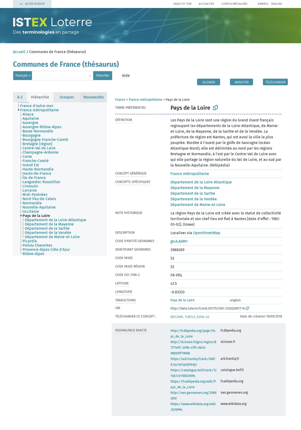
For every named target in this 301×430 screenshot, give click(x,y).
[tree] (60, 179)
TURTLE (190, 317)
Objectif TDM (182, 3)
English (276, 3)
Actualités (206, 3)
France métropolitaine (145, 100)
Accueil (19, 52)
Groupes (67, 97)
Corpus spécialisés (234, 3)
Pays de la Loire (182, 300)
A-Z (20, 97)
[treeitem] (39, 106)
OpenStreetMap (206, 233)
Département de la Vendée (193, 199)
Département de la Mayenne (194, 188)
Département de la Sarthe (192, 193)
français (22, 75)
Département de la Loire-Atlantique (201, 182)
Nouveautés (93, 97)
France (120, 100)
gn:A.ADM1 (179, 241)
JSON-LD (203, 317)
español (263, 3)
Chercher (102, 75)
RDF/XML (177, 317)
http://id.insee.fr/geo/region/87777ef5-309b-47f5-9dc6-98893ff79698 (193, 347)
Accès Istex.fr (34, 3)
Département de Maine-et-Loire (197, 204)
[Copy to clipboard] (215, 107)
